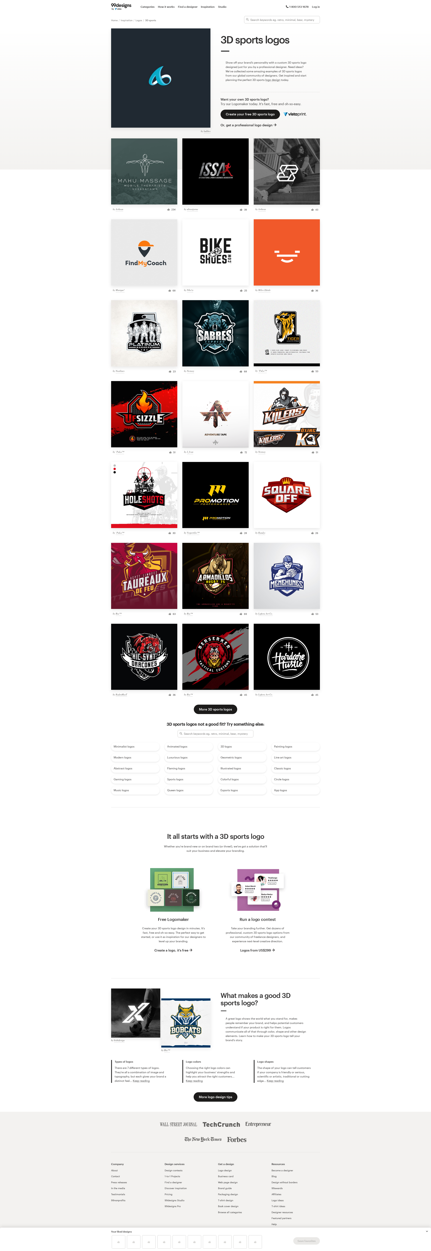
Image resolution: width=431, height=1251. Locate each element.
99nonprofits (118, 1200)
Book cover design (228, 1206)
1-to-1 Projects (172, 1176)
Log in (316, 6)
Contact (115, 1176)
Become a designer (282, 1170)
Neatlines (120, 370)
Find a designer (187, 6)
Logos (139, 20)
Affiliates (276, 1194)
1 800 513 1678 (299, 6)
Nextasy (190, 370)
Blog (274, 1176)
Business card (226, 1176)
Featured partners (281, 1218)
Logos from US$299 (255, 950)
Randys (261, 532)
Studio (222, 6)
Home (114, 20)
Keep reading (141, 1080)
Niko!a (190, 290)
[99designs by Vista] (121, 6)
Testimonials (118, 1194)
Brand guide (225, 1188)
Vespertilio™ (193, 532)
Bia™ (118, 613)
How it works (166, 6)
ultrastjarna (192, 209)
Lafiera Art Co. (265, 613)
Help (274, 1224)
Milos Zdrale (264, 290)
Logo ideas (278, 1200)
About (114, 1170)
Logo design (225, 1170)
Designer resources (282, 1212)
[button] (427, 1231)
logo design (272, 79)
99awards (277, 1188)
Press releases (119, 1182)
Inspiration (208, 6)
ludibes (207, 131)
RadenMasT (121, 694)
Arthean (119, 209)
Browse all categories (230, 1212)
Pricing (168, 1194)
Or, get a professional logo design (247, 125)
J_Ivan (190, 451)
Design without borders (284, 1182)
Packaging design (228, 1194)
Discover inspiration (176, 1188)
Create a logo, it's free (171, 950)
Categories (148, 6)
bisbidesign (119, 1040)
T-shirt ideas (278, 1206)
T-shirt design (225, 1200)
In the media (118, 1188)
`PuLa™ (262, 370)
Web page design (228, 1182)
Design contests (174, 1170)
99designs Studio (174, 1200)
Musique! (120, 290)
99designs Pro (173, 1206)
